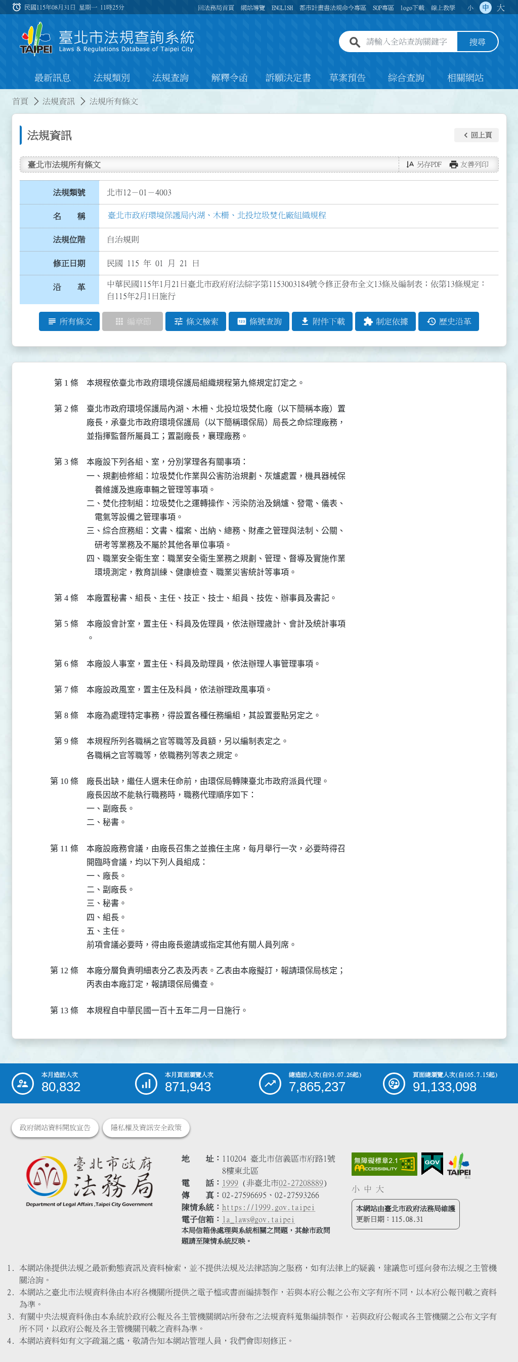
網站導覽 (253, 8)
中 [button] (485, 7)
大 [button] (501, 8)
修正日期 (69, 263)
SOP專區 (383, 8)
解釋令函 (229, 77)
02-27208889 (301, 1183)
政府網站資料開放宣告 (55, 1127)
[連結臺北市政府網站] (458, 1165)
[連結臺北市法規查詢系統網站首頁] (107, 39)
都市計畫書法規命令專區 (332, 8)
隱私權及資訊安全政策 (146, 1127)
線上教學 (443, 8)
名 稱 (69, 216)
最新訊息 (52, 77)
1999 (230, 1183)
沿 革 (69, 287)
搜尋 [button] (477, 42)
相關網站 (465, 77)
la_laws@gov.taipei (258, 1219)
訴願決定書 (288, 77)
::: (6, 95)
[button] (476, 135)
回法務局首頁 (216, 8)
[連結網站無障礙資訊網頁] (384, 1164)
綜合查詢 (406, 77)
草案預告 (347, 77)
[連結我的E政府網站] (432, 1164)
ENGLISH (282, 8)
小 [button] (470, 8)
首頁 (20, 101)
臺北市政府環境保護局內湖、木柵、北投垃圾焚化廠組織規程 (217, 215)
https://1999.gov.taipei (268, 1207)
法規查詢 (170, 77)
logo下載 (412, 8)
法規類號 (69, 192)
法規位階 (69, 239)
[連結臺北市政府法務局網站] (89, 1181)
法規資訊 (58, 101)
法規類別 (112, 77)
